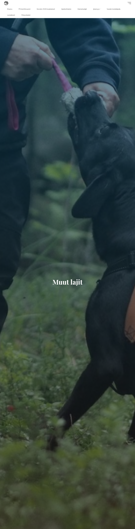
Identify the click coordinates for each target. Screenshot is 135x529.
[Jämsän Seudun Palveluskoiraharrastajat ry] (6, 3)
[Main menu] (129, 3)
